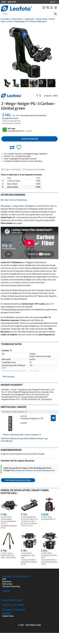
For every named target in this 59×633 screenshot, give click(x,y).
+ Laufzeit (28, 131)
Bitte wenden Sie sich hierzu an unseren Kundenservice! (33, 470)
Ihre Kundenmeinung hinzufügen (18, 480)
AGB (4, 579)
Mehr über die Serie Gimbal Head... (14, 200)
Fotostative (5, 19)
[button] (12, 147)
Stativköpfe (29, 19)
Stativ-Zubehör (17, 19)
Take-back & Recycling (11, 586)
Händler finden (8, 616)
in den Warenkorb (29, 139)
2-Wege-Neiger (41, 19)
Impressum (6, 581)
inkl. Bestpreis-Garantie (11, 123)
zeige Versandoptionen (11, 121)
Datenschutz (7, 584)
